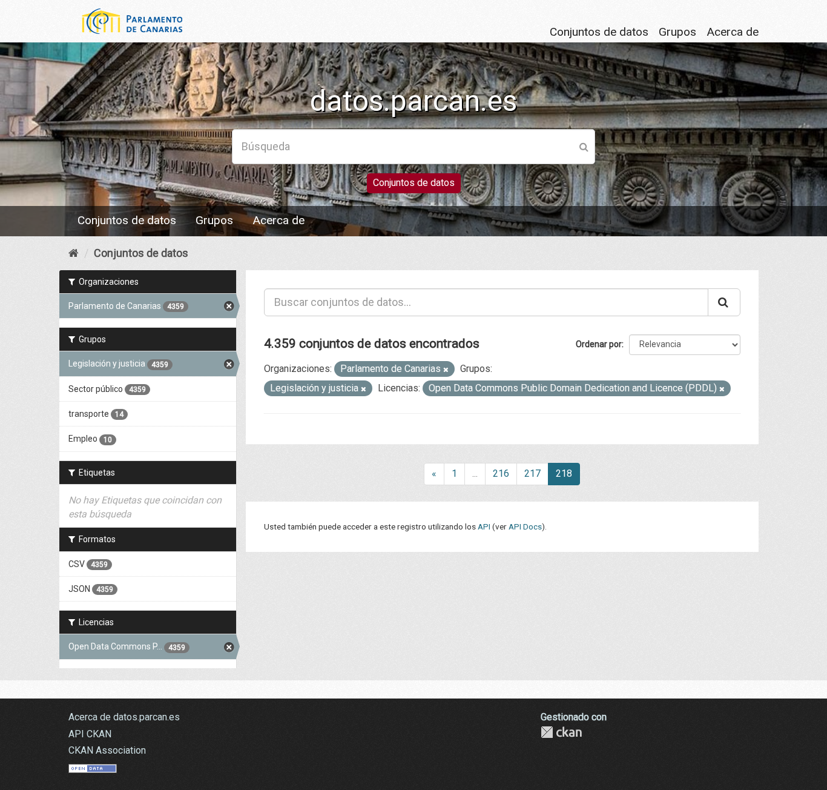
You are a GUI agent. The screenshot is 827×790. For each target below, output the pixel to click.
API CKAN (89, 734)
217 (532, 473)
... (475, 473)
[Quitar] (446, 370)
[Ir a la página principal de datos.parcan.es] (125, 20)
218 (564, 473)
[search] (724, 302)
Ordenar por (599, 344)
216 (501, 473)
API (484, 526)
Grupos (677, 32)
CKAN (561, 732)
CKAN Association (107, 750)
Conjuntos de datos (599, 32)
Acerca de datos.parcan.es (124, 717)
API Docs (525, 526)
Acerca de (733, 32)
